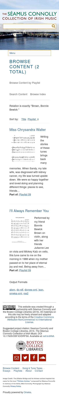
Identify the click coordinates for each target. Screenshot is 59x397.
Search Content (18, 94)
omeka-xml (15, 293)
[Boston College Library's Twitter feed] (25, 357)
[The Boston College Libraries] (29, 346)
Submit (53, 26)
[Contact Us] (16, 357)
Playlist (32, 119)
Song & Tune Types (32, 368)
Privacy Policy (15, 386)
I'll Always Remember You (29, 210)
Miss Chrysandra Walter (27, 129)
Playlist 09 (25, 194)
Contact (39, 370)
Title (23, 119)
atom (12, 289)
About (28, 370)
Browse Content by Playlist (24, 82)
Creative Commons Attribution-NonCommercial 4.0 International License (30, 319)
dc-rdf (20, 289)
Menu (12, 53)
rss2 (25, 293)
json (41, 289)
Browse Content (11, 368)
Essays (6, 370)
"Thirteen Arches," (24, 381)
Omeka (27, 392)
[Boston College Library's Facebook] (33, 357)
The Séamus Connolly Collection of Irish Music (29, 16)
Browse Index (38, 94)
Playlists (18, 370)
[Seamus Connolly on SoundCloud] (42, 357)
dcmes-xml (31, 289)
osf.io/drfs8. (49, 336)
